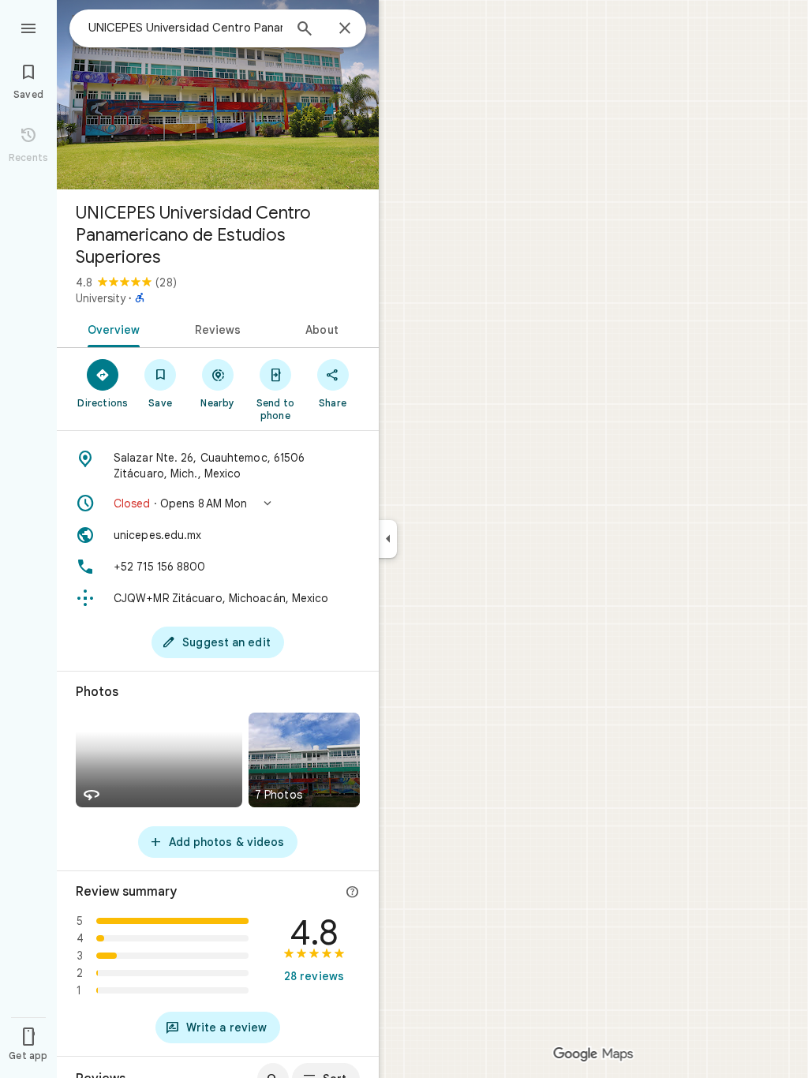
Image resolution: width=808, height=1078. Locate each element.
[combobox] (185, 27)
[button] (218, 503)
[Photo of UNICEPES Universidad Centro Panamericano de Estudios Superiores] (218, 94)
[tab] (111, 328)
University (100, 298)
